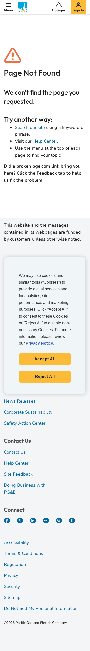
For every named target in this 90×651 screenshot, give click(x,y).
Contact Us (15, 452)
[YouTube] (46, 520)
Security (12, 586)
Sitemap (12, 597)
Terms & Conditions (23, 553)
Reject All (45, 376)
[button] (8, 7)
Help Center (45, 141)
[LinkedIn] (33, 520)
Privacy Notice (39, 343)
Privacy (11, 575)
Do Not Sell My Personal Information (41, 608)
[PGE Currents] (72, 520)
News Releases (20, 401)
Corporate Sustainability (28, 412)
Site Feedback (18, 474)
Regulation (15, 564)
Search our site (30, 127)
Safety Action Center (25, 423)
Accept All (45, 359)
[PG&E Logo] (23, 7)
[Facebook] (7, 520)
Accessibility (16, 542)
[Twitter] (20, 520)
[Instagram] (59, 520)
